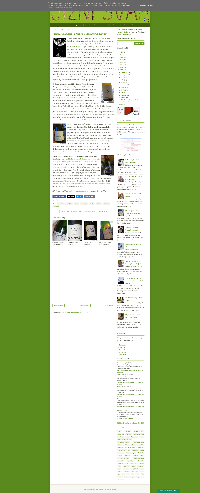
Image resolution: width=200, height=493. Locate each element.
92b (132, 474)
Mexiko (126, 477)
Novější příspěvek (58, 305)
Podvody (127, 455)
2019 (121, 70)
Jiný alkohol (121, 450)
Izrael (142, 474)
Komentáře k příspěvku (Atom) (78, 312)
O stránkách (69, 25)
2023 (121, 60)
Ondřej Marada (121, 387)
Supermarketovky (139, 458)
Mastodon (121, 354)
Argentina (125, 469)
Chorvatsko (126, 466)
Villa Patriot (76, 46)
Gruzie (142, 469)
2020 (121, 67)
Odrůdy (142, 471)
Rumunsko (126, 471)
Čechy (120, 455)
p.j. (118, 398)
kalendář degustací (135, 127)
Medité (98, 44)
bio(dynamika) (61, 203)
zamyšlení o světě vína (124, 439)
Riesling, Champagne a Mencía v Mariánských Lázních (79, 33)
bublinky (70, 203)
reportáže (128, 447)
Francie (76, 203)
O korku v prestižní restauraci (125, 418)
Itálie (142, 445)
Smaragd (74, 49)
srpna (123, 82)
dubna (123, 92)
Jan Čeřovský (61, 200)
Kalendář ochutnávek (91, 25)
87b (123, 474)
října (123, 77)
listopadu (124, 75)
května (123, 90)
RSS (133, 25)
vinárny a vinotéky (123, 458)
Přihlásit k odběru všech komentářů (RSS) (130, 423)
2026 (121, 52)
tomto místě (130, 125)
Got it (150, 5)
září (122, 80)
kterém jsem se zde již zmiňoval (79, 159)
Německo (99, 203)
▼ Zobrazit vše (121, 104)
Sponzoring (79, 25)
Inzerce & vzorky (105, 25)
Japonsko (135, 455)
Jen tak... (92, 203)
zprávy (127, 437)
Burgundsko (135, 445)
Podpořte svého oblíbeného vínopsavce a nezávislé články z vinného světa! (84, 211)
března (123, 95)
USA (136, 463)
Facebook (121, 350)
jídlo (128, 450)
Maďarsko (141, 453)
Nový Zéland (134, 469)
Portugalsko (141, 466)
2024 (121, 57)
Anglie (131, 463)
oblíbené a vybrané (123, 442)
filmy (142, 455)
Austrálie (141, 463)
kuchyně (120, 461)
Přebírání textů (117, 25)
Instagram (121, 345)
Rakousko (141, 447)
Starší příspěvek (109, 305)
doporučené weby (139, 442)
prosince (124, 72)
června (123, 87)
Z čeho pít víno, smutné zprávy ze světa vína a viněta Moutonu (134, 280)
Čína (143, 477)
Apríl (137, 474)
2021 (121, 65)
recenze (127, 431)
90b (128, 474)
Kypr (119, 469)
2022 (121, 62)
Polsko (119, 471)
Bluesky (79, 196)
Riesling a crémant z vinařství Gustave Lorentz (130, 101)
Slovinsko (120, 463)
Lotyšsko (120, 477)
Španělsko (56, 206)
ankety (134, 447)
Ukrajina (132, 477)
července (124, 85)
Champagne (84, 203)
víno (119, 431)
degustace (121, 434)
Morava (127, 445)
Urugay (138, 477)
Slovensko (141, 461)
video (119, 466)
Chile (126, 463)
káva (132, 471)
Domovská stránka (84, 305)
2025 (121, 55)
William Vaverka (121, 375)
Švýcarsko (120, 479)
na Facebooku (126, 34)
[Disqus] (83, 274)
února (123, 97)
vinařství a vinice (139, 434)
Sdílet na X (71, 196)
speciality (130, 461)
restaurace (106, 203)
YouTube (121, 347)
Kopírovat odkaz (89, 196)
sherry (142, 450)
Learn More (141, 5)
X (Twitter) (121, 352)
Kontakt (126, 25)
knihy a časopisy (131, 453)
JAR (137, 471)
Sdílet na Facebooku (59, 196)
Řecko (133, 466)
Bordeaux (121, 447)
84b (119, 474)
